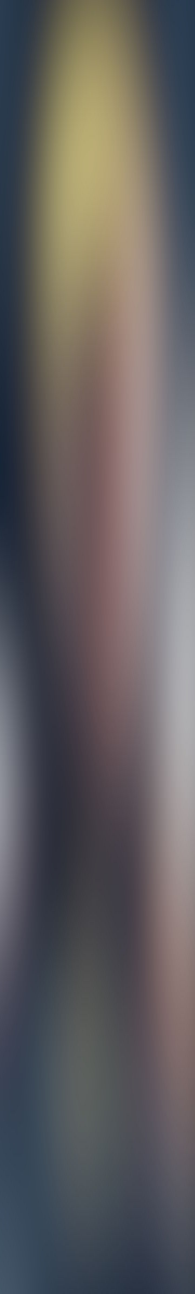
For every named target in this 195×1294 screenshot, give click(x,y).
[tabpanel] (97, 1065)
